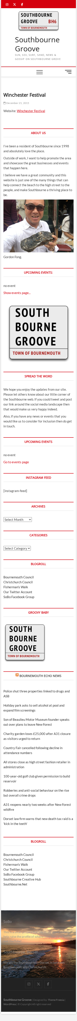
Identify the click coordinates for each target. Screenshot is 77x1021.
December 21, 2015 (17, 103)
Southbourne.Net (15, 884)
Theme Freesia (56, 999)
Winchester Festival (31, 111)
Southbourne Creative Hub (22, 879)
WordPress (9, 1004)
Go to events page (16, 462)
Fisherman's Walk (15, 587)
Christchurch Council (18, 582)
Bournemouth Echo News (40, 676)
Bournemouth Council (18, 577)
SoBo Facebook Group (18, 597)
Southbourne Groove (37, 44)
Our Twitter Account (17, 592)
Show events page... (17, 293)
